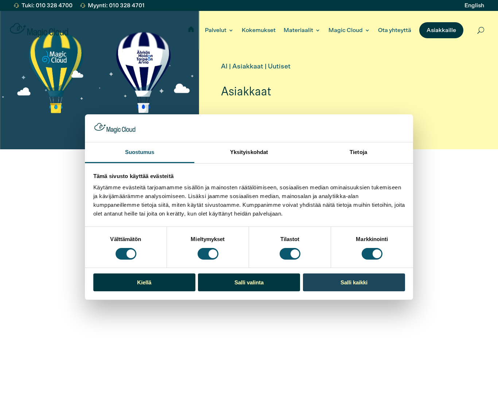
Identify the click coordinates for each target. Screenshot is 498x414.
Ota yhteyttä (394, 30)
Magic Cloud (345, 30)
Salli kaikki (354, 282)
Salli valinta (249, 282)
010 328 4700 (127, 329)
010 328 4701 (41, 329)
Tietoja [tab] (358, 152)
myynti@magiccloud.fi (51, 339)
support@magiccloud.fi (139, 339)
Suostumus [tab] (140, 152)
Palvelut (215, 30)
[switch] (208, 254)
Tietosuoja (272, 389)
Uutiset (279, 66)
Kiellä (144, 282)
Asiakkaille (441, 30)
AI (224, 66)
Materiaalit (298, 30)
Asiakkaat (247, 66)
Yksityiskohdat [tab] (249, 152)
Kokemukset (259, 30)
